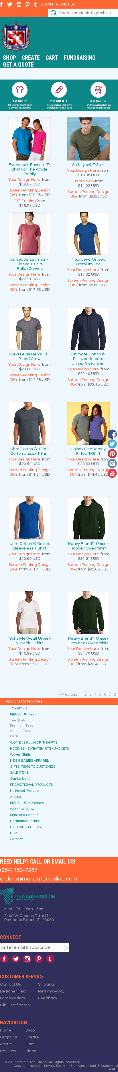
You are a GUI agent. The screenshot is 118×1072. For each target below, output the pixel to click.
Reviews (8, 1051)
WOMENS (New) (22, 809)
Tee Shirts (18, 720)
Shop (9, 57)
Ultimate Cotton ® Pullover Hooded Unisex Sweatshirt (88, 358)
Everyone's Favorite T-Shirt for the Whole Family (29, 169)
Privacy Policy (54, 1066)
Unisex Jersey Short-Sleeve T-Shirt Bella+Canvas (29, 264)
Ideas (30, 1051)
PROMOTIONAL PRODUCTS (31, 785)
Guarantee (109, 1066)
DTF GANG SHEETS (25, 827)
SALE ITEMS (19, 773)
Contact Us (10, 984)
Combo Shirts (20, 779)
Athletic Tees (20, 731)
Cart (52, 57)
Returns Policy (51, 991)
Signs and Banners (24, 815)
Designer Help (13, 991)
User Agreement (82, 1066)
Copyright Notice (27, 1066)
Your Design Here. (24, 180)
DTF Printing (25, 201)
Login (47, 4)
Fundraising (80, 57)
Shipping (46, 984)
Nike (13, 833)
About (5, 1044)
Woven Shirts (20, 754)
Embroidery (83, 181)
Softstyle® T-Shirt (88, 165)
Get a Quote (18, 64)
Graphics (8, 1037)
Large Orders (12, 998)
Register (65, 4)
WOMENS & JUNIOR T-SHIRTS (33, 742)
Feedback (47, 998)
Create (31, 57)
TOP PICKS (18, 708)
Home (5, 1030)
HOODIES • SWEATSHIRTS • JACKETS (39, 748)
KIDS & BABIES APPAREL (29, 761)
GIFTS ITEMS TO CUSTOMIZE (32, 767)
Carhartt (16, 839)
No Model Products (24, 791)
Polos (14, 736)
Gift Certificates (15, 1005)
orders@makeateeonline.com (38, 879)
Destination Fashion (25, 821)
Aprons (15, 797)
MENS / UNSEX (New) (27, 803)
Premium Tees (21, 725)
